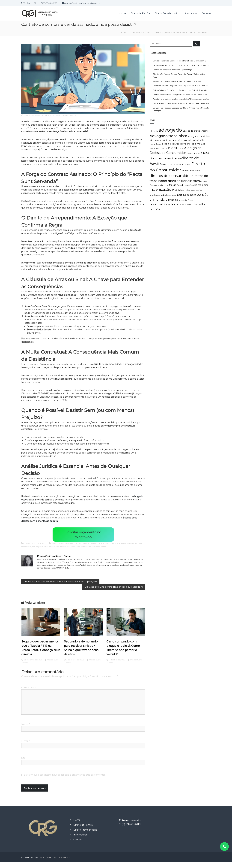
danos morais (193, 153)
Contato (206, 13)
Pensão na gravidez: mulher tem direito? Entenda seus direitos (181, 99)
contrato (181, 148)
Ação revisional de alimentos (190, 144)
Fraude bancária (185, 185)
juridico (181, 190)
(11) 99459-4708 (131, 824)
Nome (25, 724)
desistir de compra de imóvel (96, 543)
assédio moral (167, 140)
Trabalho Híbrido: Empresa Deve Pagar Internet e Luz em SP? (181, 86)
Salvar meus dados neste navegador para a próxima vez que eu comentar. (65, 774)
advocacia (154, 131)
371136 (68, 568)
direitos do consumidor (170, 175)
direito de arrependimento (122, 543)
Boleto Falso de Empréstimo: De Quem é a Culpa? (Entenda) (180, 90)
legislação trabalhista (160, 195)
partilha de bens (186, 195)
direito (205, 152)
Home (122, 13)
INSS (175, 189)
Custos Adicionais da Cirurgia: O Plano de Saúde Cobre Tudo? (180, 94)
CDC (170, 148)
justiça (187, 190)
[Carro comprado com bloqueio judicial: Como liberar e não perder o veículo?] (126, 622)
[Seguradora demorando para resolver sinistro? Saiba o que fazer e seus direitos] (83, 622)
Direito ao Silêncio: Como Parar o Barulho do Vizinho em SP (180, 61)
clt (175, 148)
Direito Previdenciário (166, 13)
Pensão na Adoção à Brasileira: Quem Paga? (173, 69)
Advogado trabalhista (168, 136)
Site (23, 757)
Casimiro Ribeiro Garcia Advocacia (54, 857)
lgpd (174, 195)
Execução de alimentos (159, 185)
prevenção (183, 200)
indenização (160, 189)
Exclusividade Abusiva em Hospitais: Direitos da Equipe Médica (181, 65)
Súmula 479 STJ (186, 205)
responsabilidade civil (164, 204)
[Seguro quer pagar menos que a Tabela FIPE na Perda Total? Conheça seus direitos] (40, 622)
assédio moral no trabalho (190, 140)
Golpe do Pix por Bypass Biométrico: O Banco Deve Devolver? (181, 103)
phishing (173, 199)
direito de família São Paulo (176, 164)
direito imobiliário (191, 170)
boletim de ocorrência (158, 148)
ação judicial (168, 144)
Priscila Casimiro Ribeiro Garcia (62, 115)
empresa (204, 181)
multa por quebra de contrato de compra (51, 546)
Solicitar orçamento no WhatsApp (83, 534)
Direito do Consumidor (140, 32)
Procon (190, 200)
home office (201, 185)
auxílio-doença (155, 144)
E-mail (25, 741)
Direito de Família (140, 13)
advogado (170, 130)
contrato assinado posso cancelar (67, 543)
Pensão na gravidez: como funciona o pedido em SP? (177, 81)
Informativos (190, 13)
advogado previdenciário (195, 131)
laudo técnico (196, 190)
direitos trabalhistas (184, 181)
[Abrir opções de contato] (224, 846)
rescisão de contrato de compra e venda (88, 546)
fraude (172, 185)
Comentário (28, 687)
